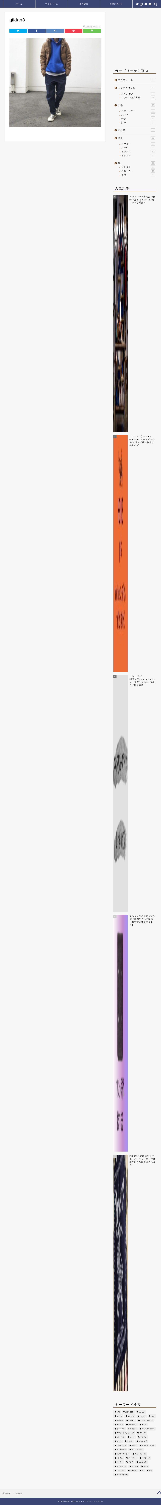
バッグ (137, 115)
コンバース (121, 1437)
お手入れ (120, 1420)
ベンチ (130, 1462)
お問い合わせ (116, 4)
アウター (137, 144)
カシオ (144, 1424)
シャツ (119, 1441)
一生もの (133, 1470)
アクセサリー (137, 111)
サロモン (143, 1437)
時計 (137, 119)
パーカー (120, 1462)
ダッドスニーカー (148, 1445)
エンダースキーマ (146, 1420)
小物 (136, 105)
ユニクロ (135, 1466)
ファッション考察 (137, 97)
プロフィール (51, 4)
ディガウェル (121, 1450)
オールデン (132, 1424)
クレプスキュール (148, 1429)
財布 (137, 122)
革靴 (137, 175)
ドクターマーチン (123, 1454)
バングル (120, 1458)
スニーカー (137, 171)
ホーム (19, 4)
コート (132, 1437)
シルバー (130, 1441)
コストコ (142, 1433)
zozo (152, 1416)
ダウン (134, 1445)
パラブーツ (146, 1458)
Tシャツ (142, 1416)
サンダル (137, 167)
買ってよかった (122, 1474)
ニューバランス (140, 1454)
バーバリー (132, 1458)
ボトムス (137, 155)
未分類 (135, 130)
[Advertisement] (137, 39)
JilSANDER (129, 1412)
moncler (141, 1412)
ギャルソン (121, 1429)
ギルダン (133, 1429)
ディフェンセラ (137, 1450)
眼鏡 (150, 1470)
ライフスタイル (136, 88)
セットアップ (121, 1445)
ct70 (118, 1412)
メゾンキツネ (121, 1466)
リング (145, 1466)
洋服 (136, 138)
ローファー (121, 1470)
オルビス (120, 1424)
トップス (137, 152)
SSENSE (131, 1416)
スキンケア (137, 94)
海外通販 (84, 4)
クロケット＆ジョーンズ (125, 1433)
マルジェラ (143, 1462)
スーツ (137, 148)
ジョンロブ (143, 1441)
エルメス (131, 1420)
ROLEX (119, 1416)
